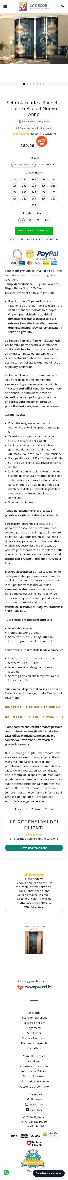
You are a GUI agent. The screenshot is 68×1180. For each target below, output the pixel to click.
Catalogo (34, 1061)
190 (15, 186)
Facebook (35, 1094)
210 (34, 186)
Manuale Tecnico (34, 1056)
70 (46, 220)
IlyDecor (39, 1117)
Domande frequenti (34, 1043)
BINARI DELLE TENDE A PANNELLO (33, 707)
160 (34, 179)
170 (44, 179)
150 (24, 179)
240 (34, 199)
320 (24, 199)
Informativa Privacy (34, 1071)
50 (29, 220)
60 (38, 220)
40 (21, 220)
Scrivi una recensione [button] (34, 848)
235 (24, 192)
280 (53, 199)
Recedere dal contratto (34, 1086)
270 (53, 192)
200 (24, 186)
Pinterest (36, 1099)
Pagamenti (34, 1028)
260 (44, 199)
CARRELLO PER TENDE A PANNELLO (34, 717)
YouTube (36, 1109)
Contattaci (34, 1048)
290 (34, 205)
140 (15, 179)
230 (15, 192)
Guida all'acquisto (34, 1038)
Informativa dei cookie (34, 1081)
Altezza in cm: (34, 173)
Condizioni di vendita (34, 1066)
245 (34, 192)
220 (44, 186)
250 (44, 192)
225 (53, 186)
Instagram (36, 1104)
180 (53, 179)
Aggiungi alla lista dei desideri (35, 239)
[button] (21, 133)
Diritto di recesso (34, 1076)
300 (15, 199)
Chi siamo (34, 1013)
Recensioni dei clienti (34, 1017)
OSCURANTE (47, 164)
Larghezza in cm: (34, 213)
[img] (34, 874)
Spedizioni (34, 1033)
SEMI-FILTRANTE (23, 164)
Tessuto (34, 158)
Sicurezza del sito (34, 1023)
